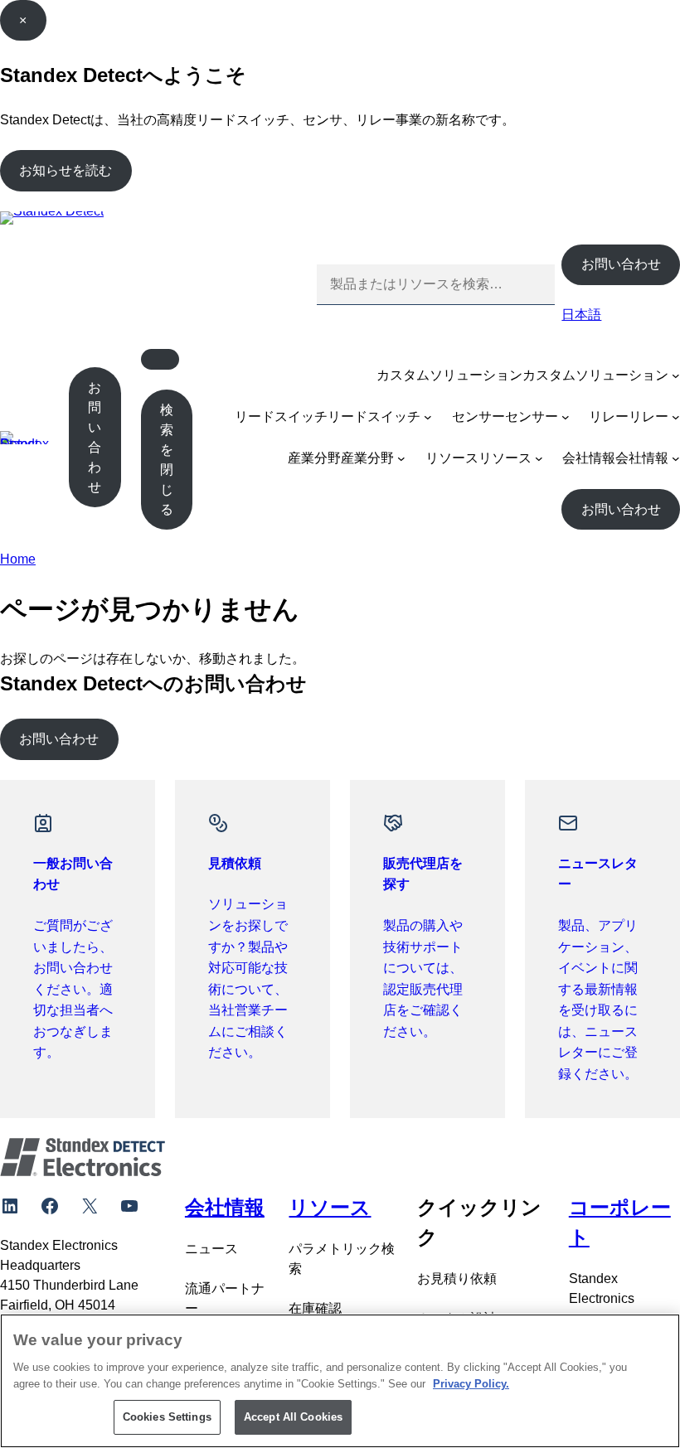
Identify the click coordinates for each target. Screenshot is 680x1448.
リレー (609, 416)
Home (18, 559)
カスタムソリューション (449, 375)
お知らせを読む (65, 170)
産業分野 (314, 458)
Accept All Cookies (293, 1417)
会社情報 (588, 458)
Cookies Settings (167, 1417)
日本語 (581, 315)
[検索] (529, 284)
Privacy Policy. (471, 1384)
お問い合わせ (621, 264)
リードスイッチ (281, 416)
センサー (478, 416)
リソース (451, 458)
